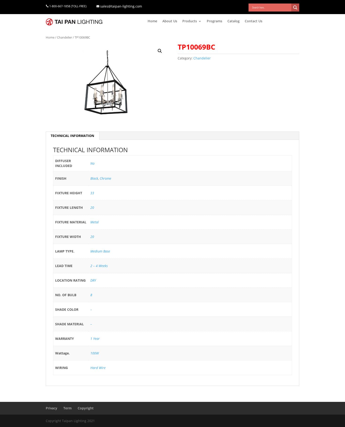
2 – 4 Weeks (99, 266)
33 (92, 193)
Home (152, 21)
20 (92, 207)
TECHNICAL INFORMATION (72, 135)
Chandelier (64, 37)
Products (189, 21)
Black (94, 178)
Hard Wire (98, 367)
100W (94, 353)
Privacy (51, 408)
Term (67, 408)
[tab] (73, 136)
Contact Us (253, 21)
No (92, 163)
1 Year (95, 338)
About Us (169, 21)
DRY (93, 280)
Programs (214, 21)
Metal (94, 222)
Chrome (105, 178)
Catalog (233, 21)
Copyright (86, 408)
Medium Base (100, 251)
